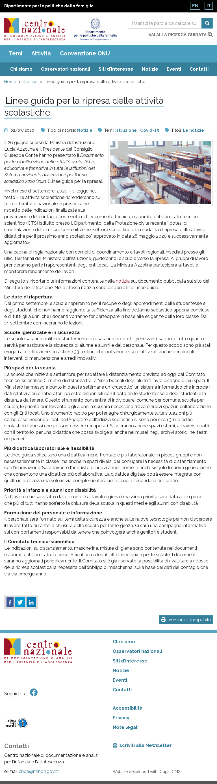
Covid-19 (149, 130)
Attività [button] (41, 53)
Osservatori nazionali (65, 69)
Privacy (121, 717)
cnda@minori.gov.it (38, 771)
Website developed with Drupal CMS (146, 771)
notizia (123, 281)
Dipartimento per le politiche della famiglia (49, 6)
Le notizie (193, 130)
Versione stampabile (189, 619)
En (195, 5)
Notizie (150, 69)
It (209, 5)
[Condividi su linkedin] (31, 602)
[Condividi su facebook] (10, 602)
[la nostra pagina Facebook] (34, 692)
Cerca (207, 23)
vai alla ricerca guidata (178, 34)
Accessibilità (127, 708)
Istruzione (126, 130)
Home (10, 81)
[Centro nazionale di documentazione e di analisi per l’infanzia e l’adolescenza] (34, 29)
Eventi (174, 69)
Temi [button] (15, 53)
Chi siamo (21, 69)
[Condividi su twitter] (20, 602)
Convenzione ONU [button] (85, 53)
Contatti (199, 69)
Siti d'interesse (116, 69)
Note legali (125, 727)
